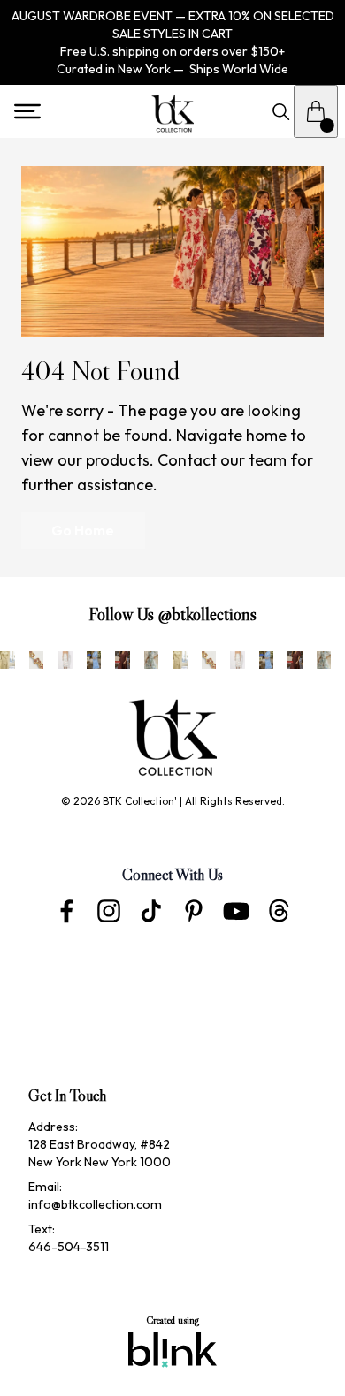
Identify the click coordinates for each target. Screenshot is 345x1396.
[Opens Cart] (316, 111)
